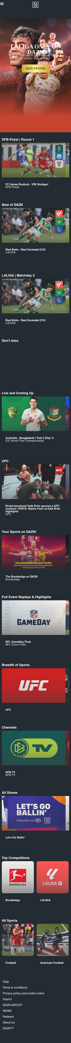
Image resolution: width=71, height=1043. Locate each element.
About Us (9, 1022)
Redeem (8, 1016)
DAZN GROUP (12, 1005)
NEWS (7, 1011)
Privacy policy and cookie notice (23, 993)
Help (6, 981)
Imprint (7, 999)
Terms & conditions (15, 987)
